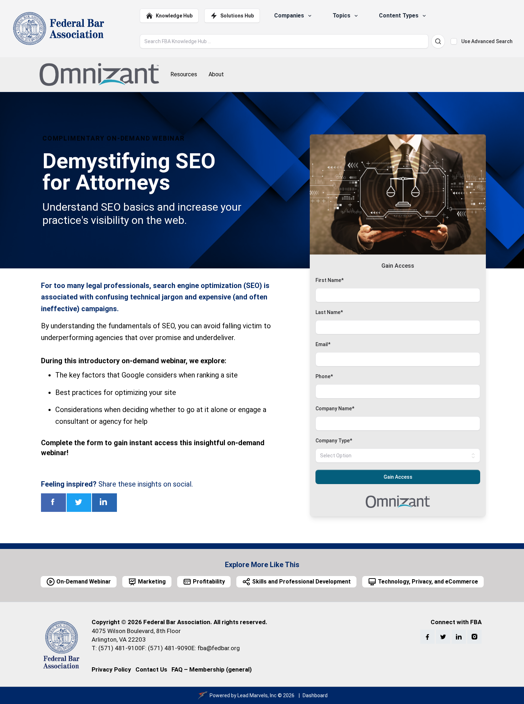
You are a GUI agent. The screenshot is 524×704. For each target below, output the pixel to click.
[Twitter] (443, 636)
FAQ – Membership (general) (211, 669)
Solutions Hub (237, 16)
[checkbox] (454, 41)
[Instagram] (474, 636)
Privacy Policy (111, 669)
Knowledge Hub (174, 16)
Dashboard (315, 695)
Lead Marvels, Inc (257, 695)
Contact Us (151, 669)
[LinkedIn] (459, 636)
